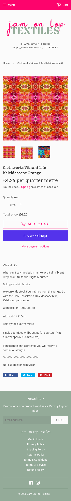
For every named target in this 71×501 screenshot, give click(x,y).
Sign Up (59, 420)
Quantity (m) (11, 197)
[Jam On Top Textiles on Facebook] (31, 483)
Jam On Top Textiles (38, 493)
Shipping (25, 186)
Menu (11, 4)
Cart (65, 4)
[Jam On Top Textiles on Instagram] (38, 483)
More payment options (35, 246)
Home (6, 63)
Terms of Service (36, 464)
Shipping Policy (35, 449)
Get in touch (35, 439)
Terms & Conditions (35, 459)
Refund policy (35, 469)
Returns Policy (35, 454)
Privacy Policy (35, 444)
